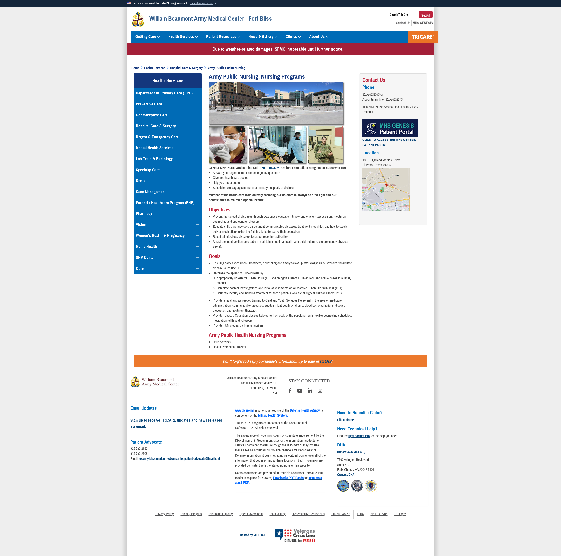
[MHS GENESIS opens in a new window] (423, 23)
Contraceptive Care (152, 115)
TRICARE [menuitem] (423, 37)
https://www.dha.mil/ (351, 452)
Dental (141, 180)
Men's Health (146, 246)
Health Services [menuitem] (181, 36)
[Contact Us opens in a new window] (403, 23)
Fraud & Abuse (340, 514)
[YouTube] (299, 391)
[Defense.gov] (343, 485)
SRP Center (145, 257)
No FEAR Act (379, 514)
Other (140, 268)
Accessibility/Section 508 (308, 514)
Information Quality (221, 514)
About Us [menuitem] (317, 36)
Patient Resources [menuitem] (221, 36)
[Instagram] (320, 391)
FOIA (360, 514)
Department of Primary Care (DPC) (164, 93)
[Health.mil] (357, 485)
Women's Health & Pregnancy (160, 235)
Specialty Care (148, 169)
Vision (141, 224)
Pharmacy (144, 213)
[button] (203, 3)
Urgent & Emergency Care (157, 137)
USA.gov (400, 514)
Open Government (251, 514)
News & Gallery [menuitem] (261, 36)
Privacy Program (191, 514)
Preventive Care (149, 104)
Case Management (151, 191)
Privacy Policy (164, 514)
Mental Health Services (154, 148)
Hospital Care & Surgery (156, 126)
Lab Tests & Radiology (154, 158)
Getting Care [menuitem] (145, 36)
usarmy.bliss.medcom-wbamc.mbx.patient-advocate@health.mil (179, 459)
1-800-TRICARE (269, 168)
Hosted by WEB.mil (252, 535)
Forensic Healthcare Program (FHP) (165, 202)
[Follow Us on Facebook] (289, 391)
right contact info (359, 436)
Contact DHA (345, 475)
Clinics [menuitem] (291, 36)
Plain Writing (278, 514)
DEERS (325, 361)
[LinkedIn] (310, 391)
